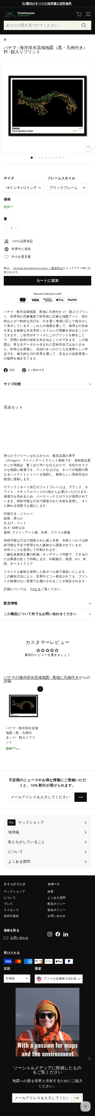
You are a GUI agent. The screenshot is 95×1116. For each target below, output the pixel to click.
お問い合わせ (57, 916)
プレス (8, 903)
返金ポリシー (57, 910)
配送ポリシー (57, 903)
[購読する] (76, 1098)
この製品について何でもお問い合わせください (40, 614)
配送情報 (11, 603)
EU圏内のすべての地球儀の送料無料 (47, 3)
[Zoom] (88, 147)
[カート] (79, 14)
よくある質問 (57, 897)
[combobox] (47, 25)
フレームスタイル (61, 178)
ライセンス (11, 910)
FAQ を (35, 589)
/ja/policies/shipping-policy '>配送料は (38, 268)
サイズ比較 (12, 384)
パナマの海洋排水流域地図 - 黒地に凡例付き (41, 677)
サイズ (9, 178)
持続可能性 (11, 916)
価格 (7, 199)
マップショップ (14, 891)
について (10, 897)
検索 (50, 891)
